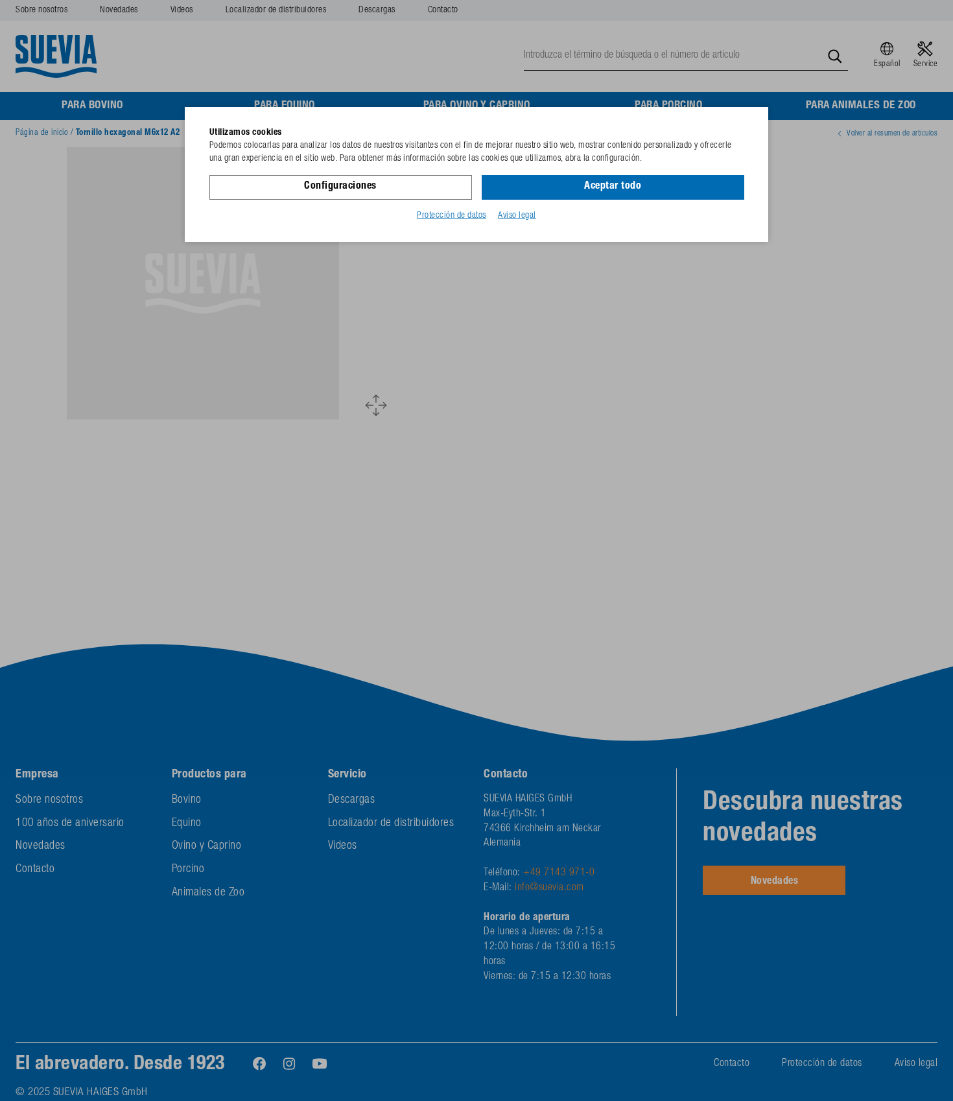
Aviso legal (517, 215)
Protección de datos (451, 215)
